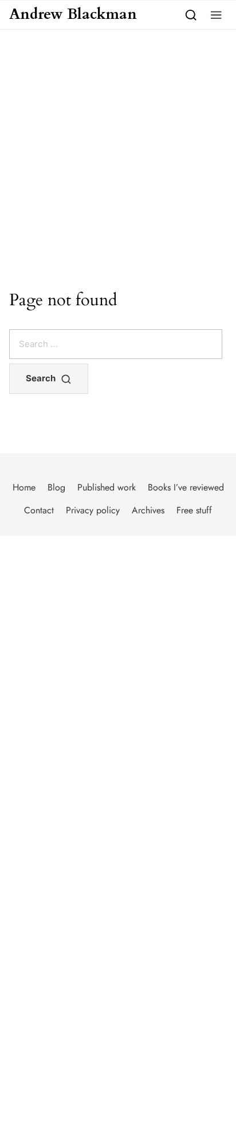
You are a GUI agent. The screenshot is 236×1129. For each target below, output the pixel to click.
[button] (216, 14)
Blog (56, 487)
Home (24, 487)
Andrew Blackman (73, 14)
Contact (39, 510)
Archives (148, 510)
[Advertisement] (118, 153)
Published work (106, 487)
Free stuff (194, 510)
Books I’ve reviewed (186, 487)
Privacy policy (93, 510)
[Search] (191, 14)
